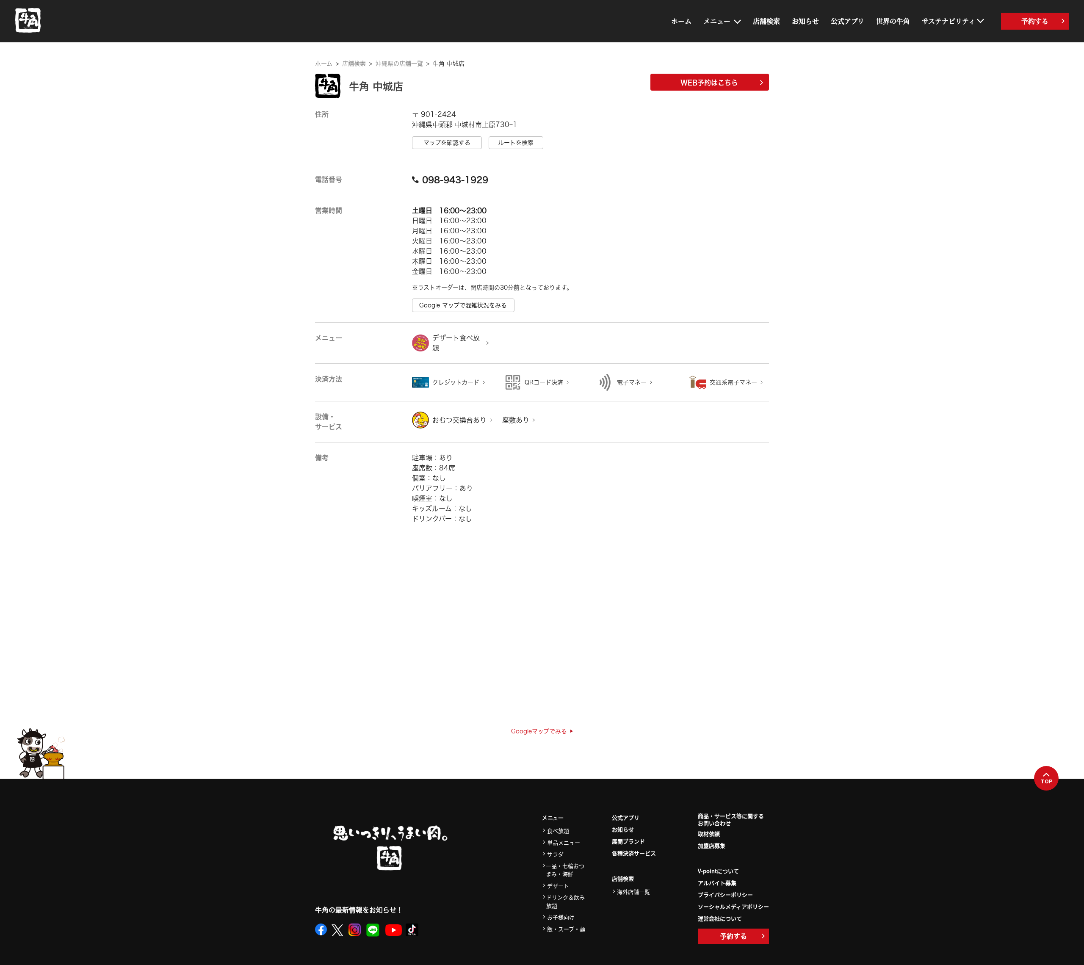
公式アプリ (847, 21)
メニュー (716, 21)
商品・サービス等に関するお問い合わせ (731, 820)
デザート (558, 886)
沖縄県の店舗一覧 (399, 63)
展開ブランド (628, 841)
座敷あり (515, 420)
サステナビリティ (948, 21)
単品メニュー (563, 842)
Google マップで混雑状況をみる (463, 305)
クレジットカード (455, 382)
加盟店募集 (711, 845)
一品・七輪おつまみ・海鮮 (565, 870)
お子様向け (561, 917)
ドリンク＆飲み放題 (565, 901)
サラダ (555, 854)
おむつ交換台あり (459, 420)
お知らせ (805, 21)
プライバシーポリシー (725, 894)
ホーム (681, 21)
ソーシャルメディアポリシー (733, 906)
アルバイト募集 (717, 883)
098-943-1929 (455, 179)
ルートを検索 (516, 143)
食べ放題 (558, 831)
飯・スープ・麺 (566, 929)
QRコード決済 (544, 382)
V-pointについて (718, 871)
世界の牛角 (893, 21)
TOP (1046, 781)
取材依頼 (709, 834)
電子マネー (632, 382)
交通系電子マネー (733, 382)
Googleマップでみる (539, 731)
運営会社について (720, 918)
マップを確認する (446, 143)
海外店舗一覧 (633, 892)
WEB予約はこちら (709, 82)
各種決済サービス (634, 853)
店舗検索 (766, 21)
